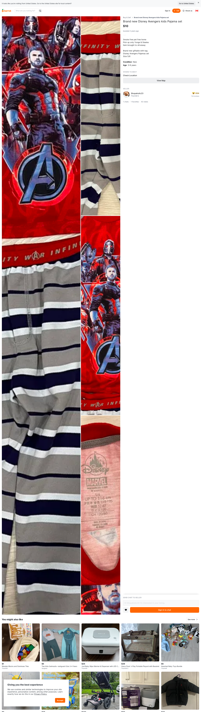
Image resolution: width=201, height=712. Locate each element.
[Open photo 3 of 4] (100, 315)
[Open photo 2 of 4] (100, 115)
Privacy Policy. (40, 694)
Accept (60, 700)
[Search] (40, 10)
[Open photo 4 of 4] (100, 515)
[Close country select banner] (198, 2)
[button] (192, 619)
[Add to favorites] (126, 610)
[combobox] (26, 11)
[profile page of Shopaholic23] (126, 94)
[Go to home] (6, 10)
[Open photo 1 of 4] (41, 315)
